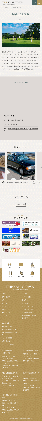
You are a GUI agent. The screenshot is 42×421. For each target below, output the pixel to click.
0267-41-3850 (10, 407)
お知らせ (25, 300)
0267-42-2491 (31, 356)
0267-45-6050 (10, 385)
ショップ (4, 316)
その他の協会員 (27, 313)
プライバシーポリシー (9, 344)
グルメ (4, 309)
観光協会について (7, 326)
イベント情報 (26, 297)
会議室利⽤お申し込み (9, 329)
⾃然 (3, 300)
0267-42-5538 (10, 358)
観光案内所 (5, 323)
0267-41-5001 (31, 385)
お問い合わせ (6, 341)
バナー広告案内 (7, 338)
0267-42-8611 (12, 124)
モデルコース (26, 294)
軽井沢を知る (6, 297)
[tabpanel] (21, 35)
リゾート (4, 303)
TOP (3, 294)
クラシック (5, 306)
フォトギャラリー (27, 309)
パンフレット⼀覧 (27, 306)
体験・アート (6, 313)
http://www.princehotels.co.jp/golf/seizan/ (23, 129)
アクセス (25, 303)
